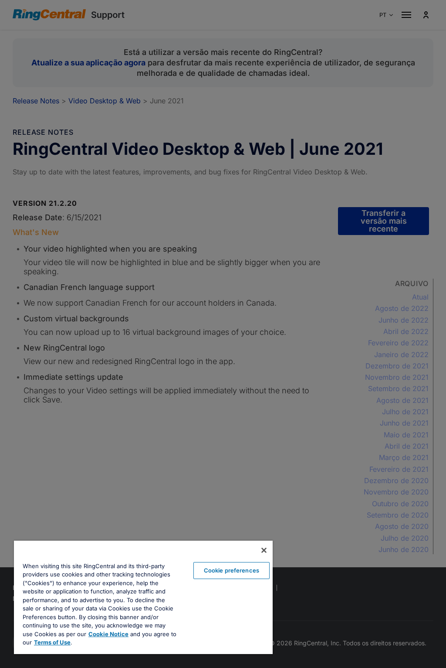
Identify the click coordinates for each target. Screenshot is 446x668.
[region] (143, 597)
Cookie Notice (108, 634)
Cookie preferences (231, 570)
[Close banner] (264, 550)
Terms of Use (52, 642)
